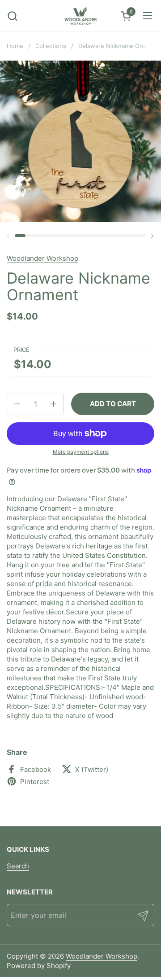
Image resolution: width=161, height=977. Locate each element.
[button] (12, 16)
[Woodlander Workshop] (80, 16)
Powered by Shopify (39, 965)
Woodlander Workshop (42, 258)
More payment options (81, 451)
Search (18, 866)
